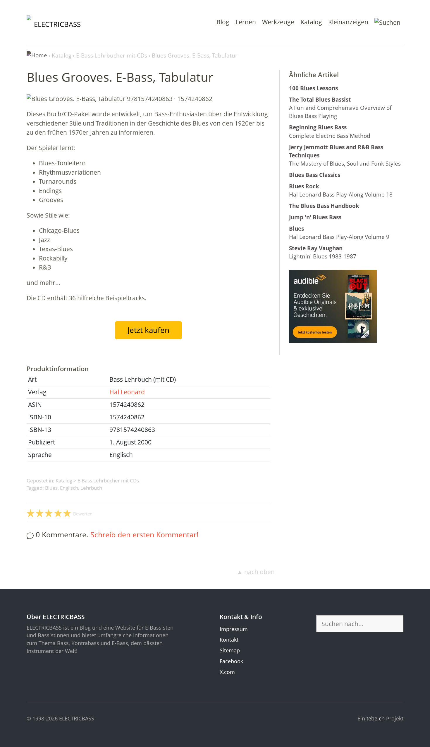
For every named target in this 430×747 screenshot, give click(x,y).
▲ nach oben (256, 572)
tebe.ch (376, 718)
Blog (222, 22)
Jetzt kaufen (148, 330)
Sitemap (230, 650)
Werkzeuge (278, 22)
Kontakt (229, 639)
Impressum (234, 629)
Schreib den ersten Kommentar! (144, 534)
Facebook (231, 661)
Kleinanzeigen (348, 22)
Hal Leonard (127, 392)
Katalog (311, 22)
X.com (227, 671)
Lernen (245, 22)
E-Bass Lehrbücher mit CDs (108, 480)
